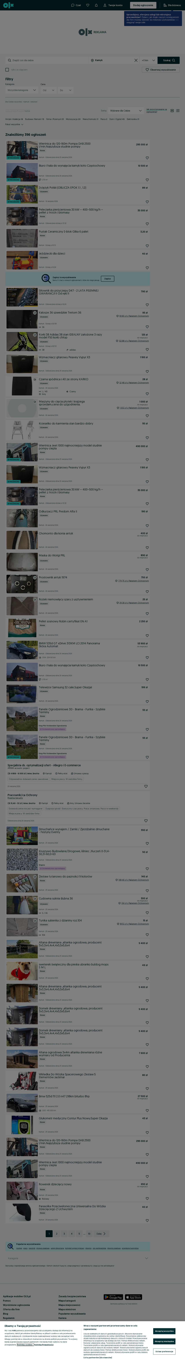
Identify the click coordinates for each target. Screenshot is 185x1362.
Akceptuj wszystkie (164, 1331)
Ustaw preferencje (164, 1351)
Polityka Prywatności (43, 1344)
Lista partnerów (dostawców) (98, 1357)
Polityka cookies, (25, 1344)
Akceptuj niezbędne (164, 1341)
